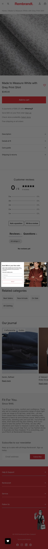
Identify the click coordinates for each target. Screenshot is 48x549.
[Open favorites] (8, 541)
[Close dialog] (45, 263)
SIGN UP (12, 281)
